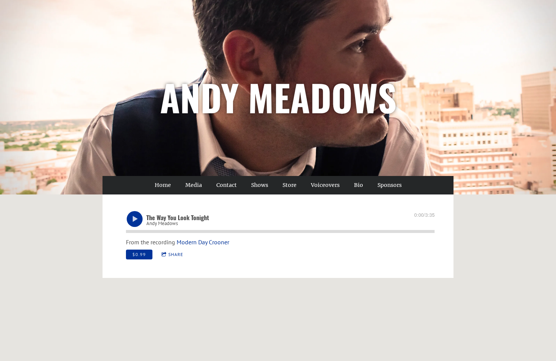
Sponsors (389, 185)
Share (175, 254)
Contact (226, 185)
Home (163, 185)
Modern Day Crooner (203, 242)
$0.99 (139, 254)
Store (290, 185)
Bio (358, 185)
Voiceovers (325, 185)
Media (193, 185)
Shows (259, 185)
